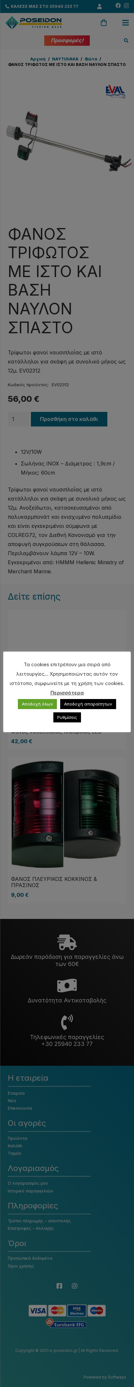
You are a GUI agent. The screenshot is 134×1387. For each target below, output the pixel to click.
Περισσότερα (67, 693)
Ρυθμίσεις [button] (67, 717)
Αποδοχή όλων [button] (37, 703)
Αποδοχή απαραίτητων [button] (88, 703)
